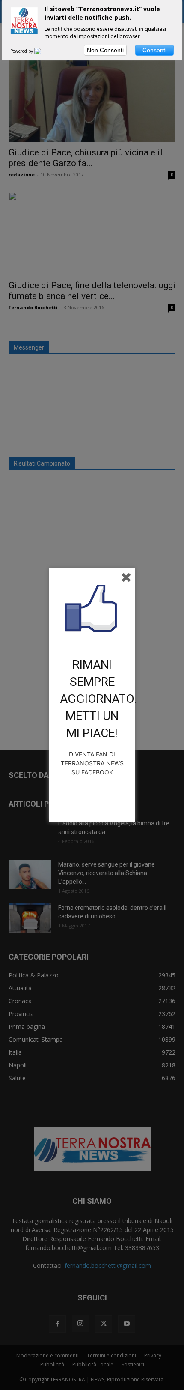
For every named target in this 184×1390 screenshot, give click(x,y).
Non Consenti (105, 50)
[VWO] (42, 51)
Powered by (22, 51)
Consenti (154, 50)
